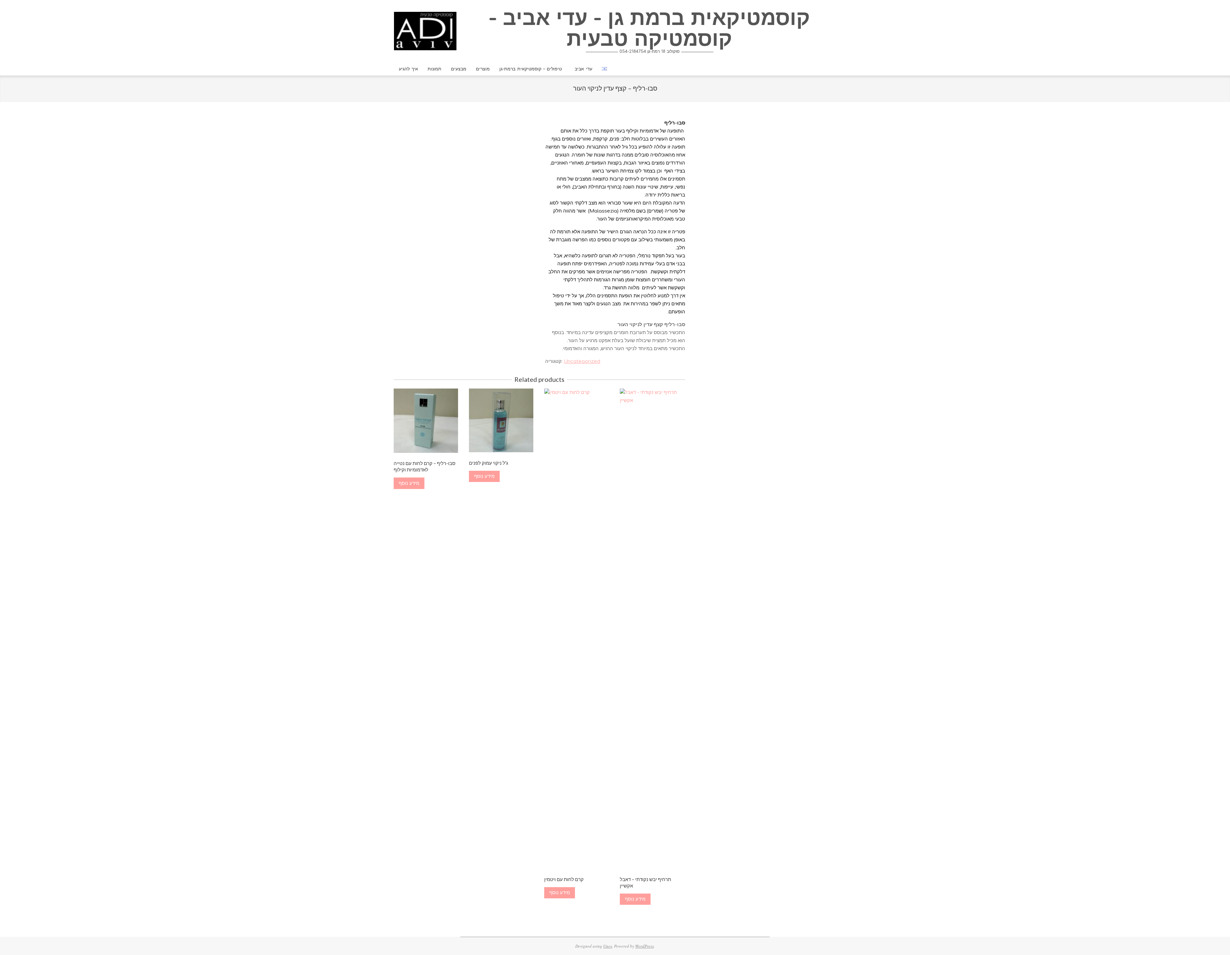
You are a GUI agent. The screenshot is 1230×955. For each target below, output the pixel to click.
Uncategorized (582, 361)
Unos (607, 946)
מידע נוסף (409, 483)
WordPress (644, 946)
